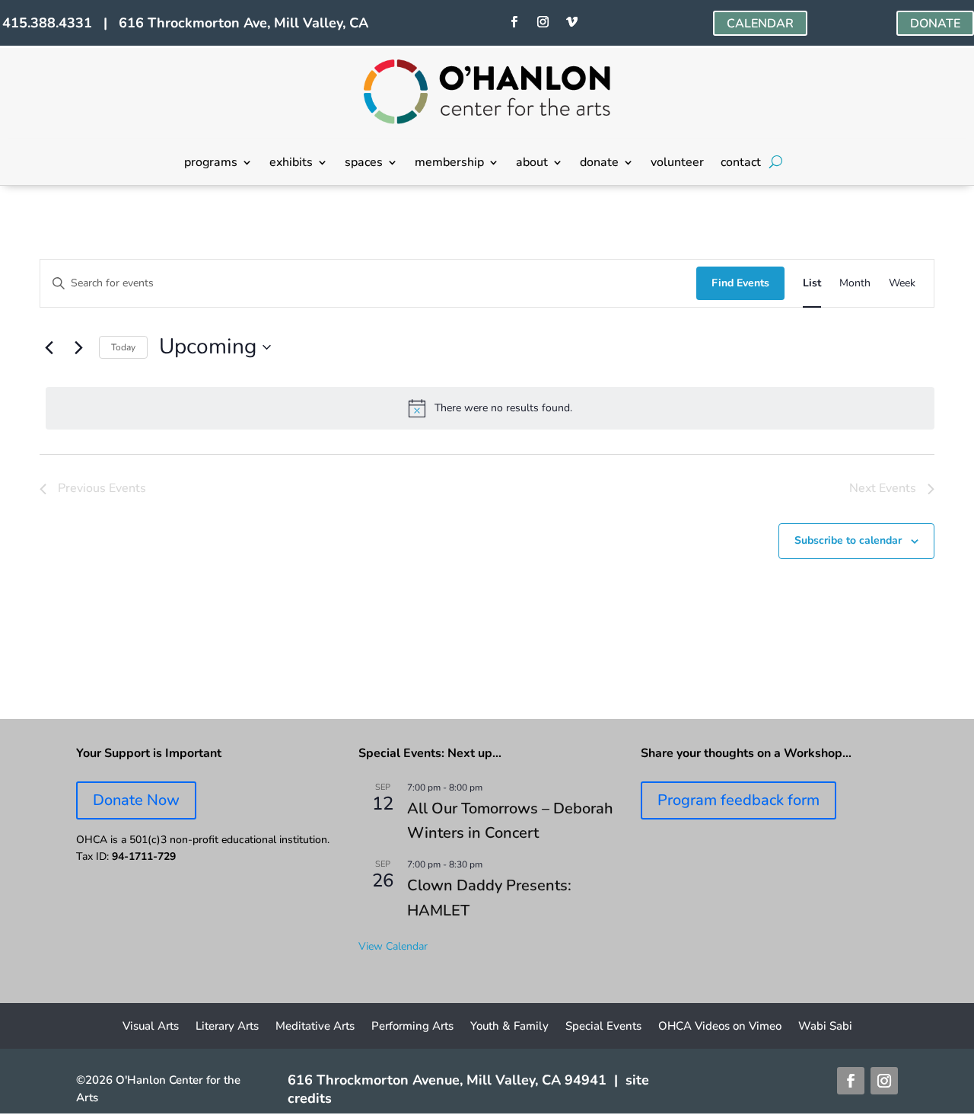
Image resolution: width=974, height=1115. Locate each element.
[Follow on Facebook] (514, 22)
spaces (364, 164)
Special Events (603, 1027)
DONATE (935, 23)
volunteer (677, 164)
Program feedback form (738, 800)
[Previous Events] (49, 347)
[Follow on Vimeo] (572, 22)
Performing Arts (412, 1027)
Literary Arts (227, 1027)
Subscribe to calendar (848, 540)
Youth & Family (509, 1027)
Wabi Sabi (825, 1027)
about (532, 164)
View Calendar (393, 946)
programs (210, 164)
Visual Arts (151, 1027)
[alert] (490, 408)
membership (449, 164)
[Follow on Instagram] (543, 22)
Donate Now (136, 800)
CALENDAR (760, 23)
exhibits (291, 164)
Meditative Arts (315, 1027)
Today (123, 347)
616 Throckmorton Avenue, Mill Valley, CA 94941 (447, 1080)
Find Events (740, 283)
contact (741, 164)
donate (599, 164)
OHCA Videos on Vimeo (719, 1027)
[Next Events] (78, 347)
